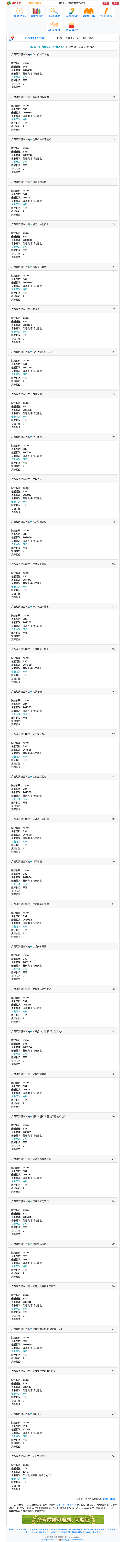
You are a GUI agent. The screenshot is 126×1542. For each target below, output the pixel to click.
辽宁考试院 (77, 1529)
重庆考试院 (66, 1529)
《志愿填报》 (71, 1505)
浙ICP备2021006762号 (50, 1540)
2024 (106, 1499)
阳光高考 (87, 1532)
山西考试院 (55, 1532)
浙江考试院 (21, 1529)
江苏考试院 (32, 1529)
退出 (116, 3)
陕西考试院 (77, 1532)
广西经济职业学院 (35, 38)
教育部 (12, 1529)
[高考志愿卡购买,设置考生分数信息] (71, 26)
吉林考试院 (111, 1529)
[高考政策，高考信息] (19, 13)
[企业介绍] (54, 26)
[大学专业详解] (71, 13)
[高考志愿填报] (106, 13)
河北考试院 (55, 1529)
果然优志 (96, 1532)
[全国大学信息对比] (37, 13)
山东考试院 (44, 1529)
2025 (112, 1499)
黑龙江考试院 (31, 1532)
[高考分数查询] (89, 13)
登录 (106, 3)
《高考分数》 (60, 1505)
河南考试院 (66, 1532)
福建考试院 (44, 1532)
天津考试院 (99, 1529)
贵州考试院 (88, 1529)
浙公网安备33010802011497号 (72, 1540)
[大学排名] (54, 13)
